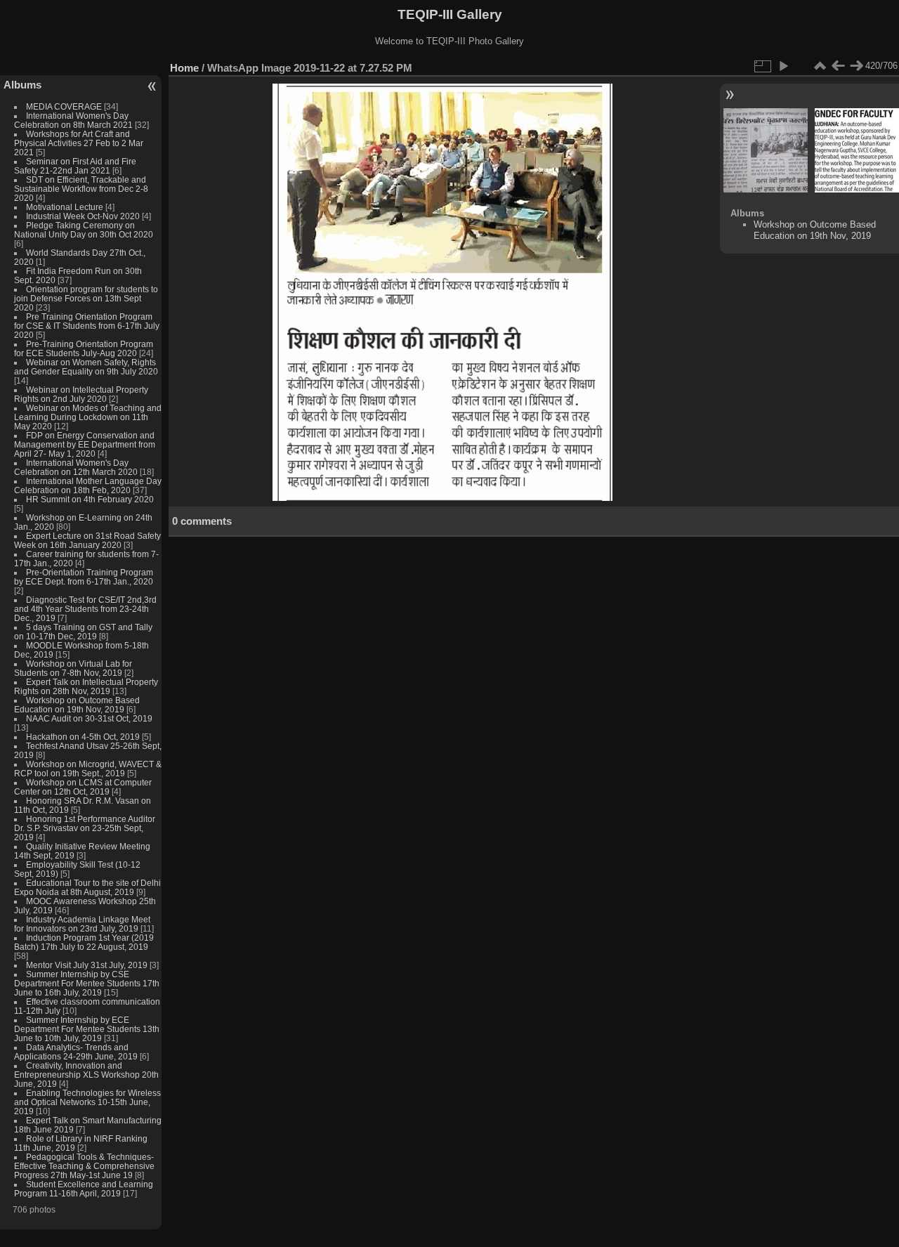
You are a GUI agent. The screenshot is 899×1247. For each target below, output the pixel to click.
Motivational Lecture (64, 206)
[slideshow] (783, 66)
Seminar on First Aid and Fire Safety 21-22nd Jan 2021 (75, 166)
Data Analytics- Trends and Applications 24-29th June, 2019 (76, 1052)
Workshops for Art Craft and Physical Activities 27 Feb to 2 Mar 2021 (78, 143)
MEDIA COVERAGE (64, 106)
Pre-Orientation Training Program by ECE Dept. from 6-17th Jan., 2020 (83, 577)
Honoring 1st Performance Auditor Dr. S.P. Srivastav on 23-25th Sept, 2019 (84, 828)
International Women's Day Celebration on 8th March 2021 (73, 120)
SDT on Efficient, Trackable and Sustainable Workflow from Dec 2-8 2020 (81, 188)
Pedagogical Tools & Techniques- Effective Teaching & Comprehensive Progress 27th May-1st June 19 (84, 1166)
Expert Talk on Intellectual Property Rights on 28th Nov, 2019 (86, 686)
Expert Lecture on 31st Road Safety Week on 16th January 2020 (87, 540)
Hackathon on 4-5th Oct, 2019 (83, 736)
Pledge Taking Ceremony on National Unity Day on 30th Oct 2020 (83, 230)
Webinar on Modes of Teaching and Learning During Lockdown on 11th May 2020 (88, 417)
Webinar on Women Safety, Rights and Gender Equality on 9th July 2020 (86, 367)
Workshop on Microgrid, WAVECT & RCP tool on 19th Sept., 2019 (88, 768)
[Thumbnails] (820, 66)
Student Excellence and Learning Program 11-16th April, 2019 (83, 1189)
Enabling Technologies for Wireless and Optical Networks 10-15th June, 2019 (87, 1102)
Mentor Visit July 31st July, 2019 (88, 964)
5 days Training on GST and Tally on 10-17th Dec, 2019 (83, 631)
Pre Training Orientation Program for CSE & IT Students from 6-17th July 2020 (86, 325)
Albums (22, 85)
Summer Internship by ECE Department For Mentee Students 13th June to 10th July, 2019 (86, 1029)
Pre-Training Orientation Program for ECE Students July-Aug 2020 (83, 348)
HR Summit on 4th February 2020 (90, 499)
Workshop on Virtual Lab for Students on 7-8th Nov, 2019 (73, 668)
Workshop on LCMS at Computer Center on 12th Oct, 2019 (83, 787)
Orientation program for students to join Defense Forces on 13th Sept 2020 (86, 298)
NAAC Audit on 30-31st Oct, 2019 (89, 718)
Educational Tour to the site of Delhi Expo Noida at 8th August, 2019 (87, 887)
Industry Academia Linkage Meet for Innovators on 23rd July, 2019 (82, 924)
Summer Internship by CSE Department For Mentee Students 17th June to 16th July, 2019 (86, 983)
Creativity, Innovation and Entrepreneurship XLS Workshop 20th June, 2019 (86, 1074)
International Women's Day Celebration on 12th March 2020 (76, 467)
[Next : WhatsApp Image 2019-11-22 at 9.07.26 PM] (856, 66)
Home (184, 68)
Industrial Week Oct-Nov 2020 (83, 216)
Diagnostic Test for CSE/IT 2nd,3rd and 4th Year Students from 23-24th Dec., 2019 (85, 608)
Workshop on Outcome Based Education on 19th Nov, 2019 (77, 705)
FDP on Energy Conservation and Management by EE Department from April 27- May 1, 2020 (84, 444)
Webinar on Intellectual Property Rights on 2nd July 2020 (81, 394)
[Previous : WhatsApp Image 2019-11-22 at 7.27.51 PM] (838, 66)
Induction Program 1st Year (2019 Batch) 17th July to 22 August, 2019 (84, 942)
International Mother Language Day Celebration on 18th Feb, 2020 (88, 485)
